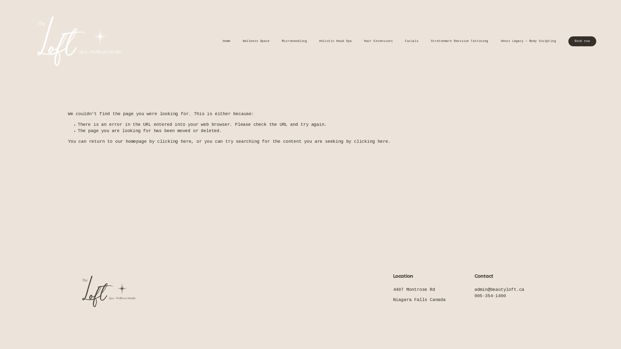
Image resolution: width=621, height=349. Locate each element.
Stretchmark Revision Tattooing (459, 41)
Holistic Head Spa (335, 41)
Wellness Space (256, 41)
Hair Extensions (378, 41)
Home (226, 41)
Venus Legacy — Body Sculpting (528, 41)
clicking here (174, 141)
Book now (582, 41)
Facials (411, 41)
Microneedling (294, 41)
